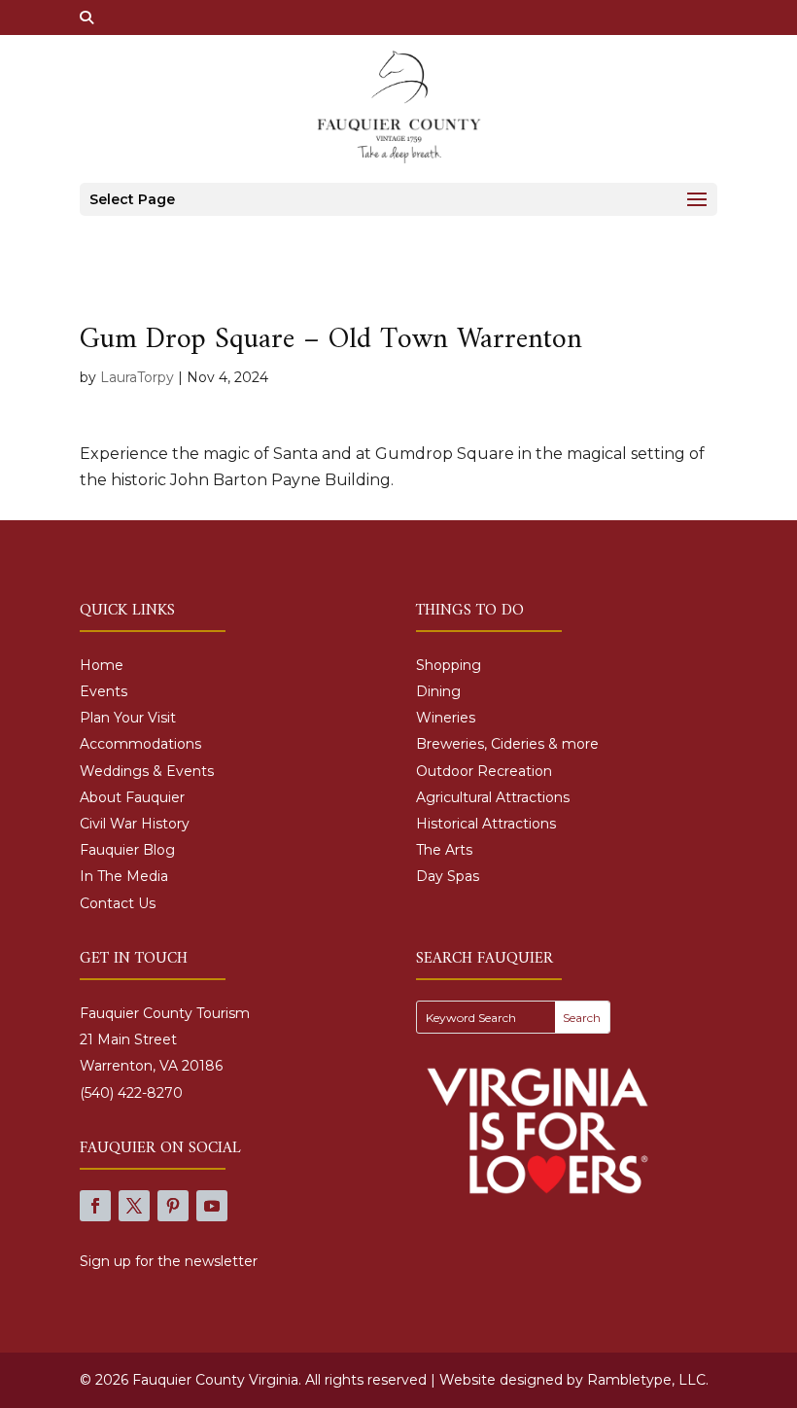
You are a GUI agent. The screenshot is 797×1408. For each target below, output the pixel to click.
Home (101, 665)
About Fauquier (132, 797)
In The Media (124, 876)
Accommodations (140, 744)
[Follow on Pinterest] (173, 1205)
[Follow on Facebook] (95, 1205)
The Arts (444, 850)
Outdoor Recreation (484, 771)
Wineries (445, 717)
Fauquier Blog (127, 850)
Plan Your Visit (128, 717)
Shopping (448, 665)
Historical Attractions (486, 823)
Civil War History (135, 823)
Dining (438, 691)
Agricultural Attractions (493, 797)
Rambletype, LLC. (648, 1380)
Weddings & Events (147, 771)
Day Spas (447, 876)
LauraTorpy (137, 377)
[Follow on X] (134, 1205)
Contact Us (118, 903)
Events (103, 691)
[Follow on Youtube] (211, 1205)
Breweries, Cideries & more (507, 744)
